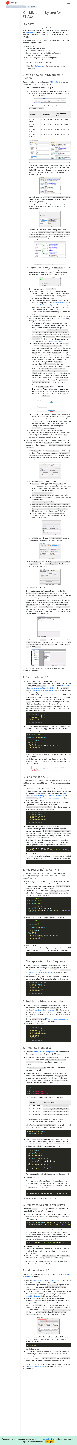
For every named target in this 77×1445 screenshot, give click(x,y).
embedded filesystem (33, 1296)
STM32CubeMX (55, 82)
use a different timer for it (57, 341)
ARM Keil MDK (30, 32)
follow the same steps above (43, 690)
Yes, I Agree (49, 1442)
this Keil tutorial (59, 318)
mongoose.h (37, 1052)
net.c (35, 1280)
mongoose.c (50, 1052)
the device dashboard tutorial (35, 1366)
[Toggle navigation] (68, 3)
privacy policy (45, 1439)
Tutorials (20, 7)
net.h (39, 1280)
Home (11, 7)
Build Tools (37, 66)
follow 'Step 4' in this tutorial (43, 970)
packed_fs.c (49, 1280)
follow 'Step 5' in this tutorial (43, 1010)
